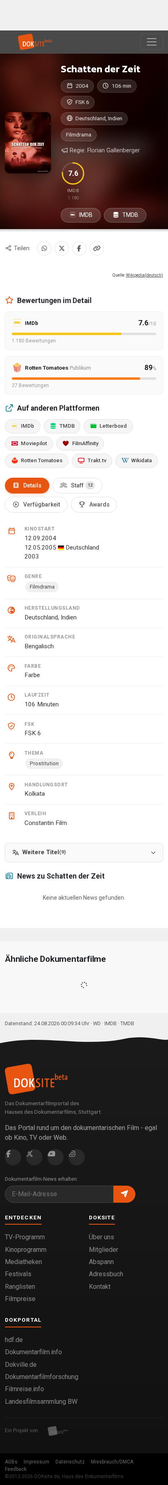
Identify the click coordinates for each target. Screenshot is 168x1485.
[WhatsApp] (44, 248)
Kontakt (100, 1286)
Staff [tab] (82, 485)
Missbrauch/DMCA (112, 1462)
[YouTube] (55, 1157)
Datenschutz (70, 1462)
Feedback (16, 1469)
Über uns (101, 1237)
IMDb (27, 426)
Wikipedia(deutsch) (144, 275)
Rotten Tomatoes (41, 460)
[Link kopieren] (97, 248)
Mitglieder (103, 1249)
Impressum (36, 1462)
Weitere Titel (44, 852)
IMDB (85, 215)
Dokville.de (21, 1364)
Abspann (101, 1262)
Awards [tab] (99, 504)
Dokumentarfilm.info (33, 1352)
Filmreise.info (24, 1389)
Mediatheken (23, 1262)
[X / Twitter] (62, 248)
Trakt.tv (97, 460)
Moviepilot (34, 443)
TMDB (129, 215)
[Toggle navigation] (151, 42)
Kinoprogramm (25, 1249)
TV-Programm (25, 1237)
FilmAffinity (85, 443)
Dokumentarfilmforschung (41, 1377)
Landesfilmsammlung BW (41, 1401)
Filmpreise (20, 1299)
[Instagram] (77, 1157)
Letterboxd (113, 426)
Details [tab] (32, 485)
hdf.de (14, 1340)
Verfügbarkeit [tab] (41, 504)
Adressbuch (106, 1274)
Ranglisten (20, 1286)
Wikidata (141, 460)
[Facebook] (79, 248)
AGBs (11, 1462)
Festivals (18, 1274)
